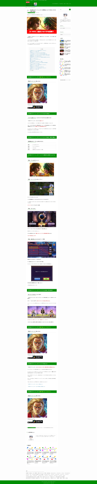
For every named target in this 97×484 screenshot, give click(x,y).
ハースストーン (46, 475)
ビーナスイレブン (51, 475)
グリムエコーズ (52, 474)
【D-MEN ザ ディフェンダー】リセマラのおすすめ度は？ (38, 52)
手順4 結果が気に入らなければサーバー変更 (36, 61)
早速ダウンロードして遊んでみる (34, 51)
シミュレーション (62, 474)
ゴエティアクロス (57, 474)
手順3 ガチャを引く (33, 60)
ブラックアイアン (56, 475)
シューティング (66, 474)
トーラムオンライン (35, 475)
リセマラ (64, 475)
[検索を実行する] (70, 9)
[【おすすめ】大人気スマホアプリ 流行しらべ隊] (31, 3)
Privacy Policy (45, 481)
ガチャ (30, 474)
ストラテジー (27, 475)
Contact (49, 481)
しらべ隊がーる (31, 439)
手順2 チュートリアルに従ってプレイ (35, 59)
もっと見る (31, 70)
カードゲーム (27, 474)
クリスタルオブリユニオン (47, 474)
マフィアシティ (60, 475)
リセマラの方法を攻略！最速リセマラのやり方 (48, 427)
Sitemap (51, 481)
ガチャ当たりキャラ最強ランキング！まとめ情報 (37, 474)
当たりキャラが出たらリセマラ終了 (35, 63)
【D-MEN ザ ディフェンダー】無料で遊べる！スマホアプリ (38, 50)
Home (42, 481)
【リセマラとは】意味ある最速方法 (31, 12)
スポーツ (31, 475)
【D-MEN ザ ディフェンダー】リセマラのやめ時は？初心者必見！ (39, 62)
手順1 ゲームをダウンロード (34, 58)
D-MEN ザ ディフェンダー (39, 427)
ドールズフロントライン (41, 475)
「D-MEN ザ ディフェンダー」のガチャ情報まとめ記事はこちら (36, 386)
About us (54, 481)
